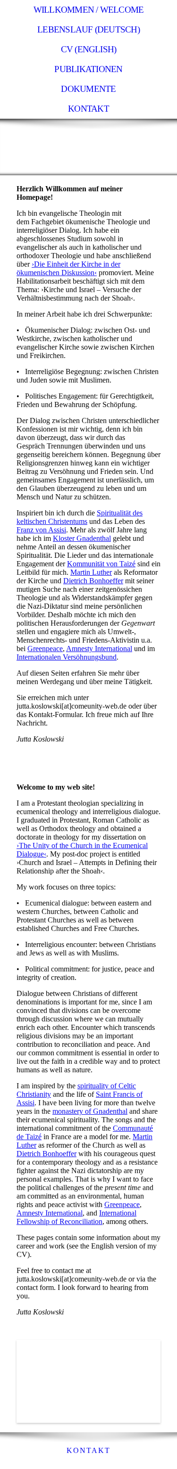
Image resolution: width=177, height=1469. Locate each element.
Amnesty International (50, 1213)
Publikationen (88, 69)
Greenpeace (45, 649)
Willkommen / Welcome (89, 10)
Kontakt (88, 109)
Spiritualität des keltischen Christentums (80, 517)
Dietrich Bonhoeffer (93, 581)
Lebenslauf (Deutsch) (88, 29)
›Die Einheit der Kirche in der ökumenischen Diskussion (68, 268)
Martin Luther (91, 572)
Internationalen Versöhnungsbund (67, 657)
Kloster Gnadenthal (82, 538)
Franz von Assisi (41, 530)
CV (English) (89, 49)
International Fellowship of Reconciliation (76, 1217)
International (112, 649)
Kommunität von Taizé (101, 564)
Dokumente (88, 89)
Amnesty (79, 649)
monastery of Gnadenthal (89, 1111)
